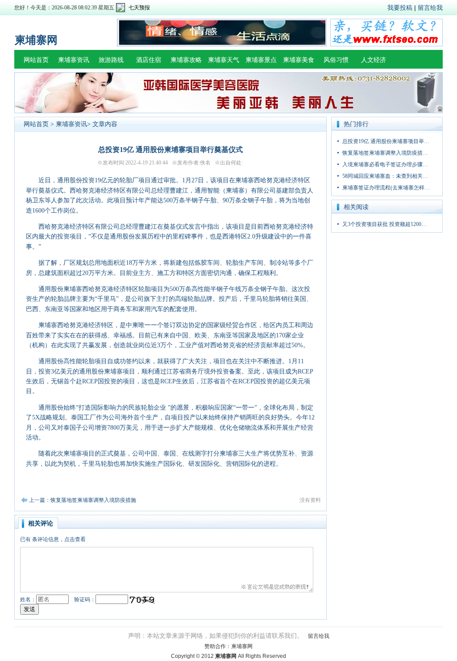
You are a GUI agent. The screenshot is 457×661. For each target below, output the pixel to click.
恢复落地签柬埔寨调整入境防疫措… (385, 153)
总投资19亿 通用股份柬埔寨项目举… (385, 141)
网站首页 (36, 60)
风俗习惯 (336, 60)
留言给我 (430, 7)
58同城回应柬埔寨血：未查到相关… (385, 176)
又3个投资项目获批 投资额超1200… (384, 224)
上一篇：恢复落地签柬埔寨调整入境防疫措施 (82, 500)
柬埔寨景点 (261, 60)
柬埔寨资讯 (73, 60)
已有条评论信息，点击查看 (53, 539)
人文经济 (373, 60)
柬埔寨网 (242, 646)
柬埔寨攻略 (186, 60)
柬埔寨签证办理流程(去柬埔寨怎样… (386, 188)
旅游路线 (111, 60)
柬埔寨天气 (223, 60)
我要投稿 (399, 7)
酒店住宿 (148, 60)
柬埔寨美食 (298, 60)
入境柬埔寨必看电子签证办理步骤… (385, 164)
